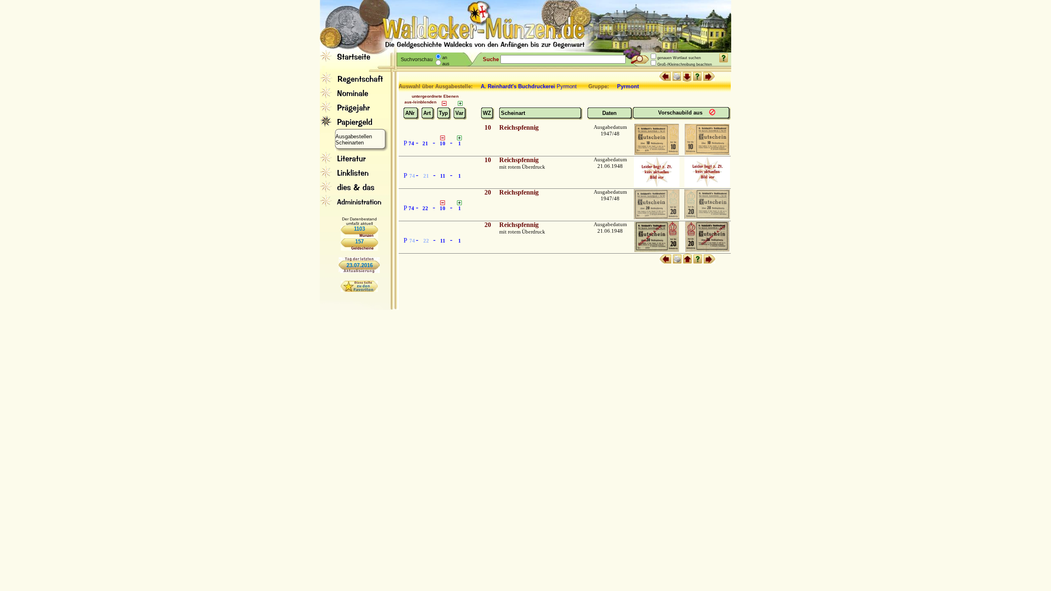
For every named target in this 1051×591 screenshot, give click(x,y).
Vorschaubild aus (681, 113)
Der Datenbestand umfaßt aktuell (359, 221)
